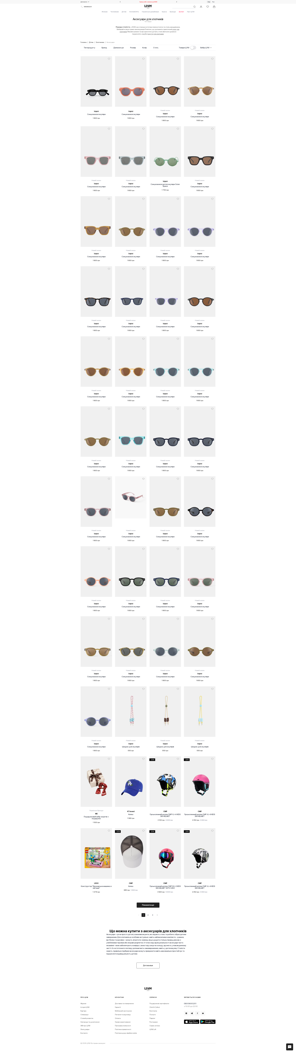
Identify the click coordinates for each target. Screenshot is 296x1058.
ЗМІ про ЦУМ (85, 1026)
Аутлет (181, 12)
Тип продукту (89, 48)
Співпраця (84, 1014)
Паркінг (152, 1018)
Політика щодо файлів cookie (126, 1033)
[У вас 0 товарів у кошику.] (214, 6)
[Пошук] (194, 6)
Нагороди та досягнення (89, 1022)
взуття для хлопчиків (156, 34)
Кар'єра (83, 1011)
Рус (213, 2)
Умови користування (122, 1022)
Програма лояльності (123, 1026)
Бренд (104, 48)
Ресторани (154, 1022)
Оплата (118, 1018)
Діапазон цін (118, 48)
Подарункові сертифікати (159, 1003)
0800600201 (88, 7)
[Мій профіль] (201, 6)
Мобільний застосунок (123, 1011)
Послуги (153, 1014)
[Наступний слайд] (176, 1)
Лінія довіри (84, 1029)
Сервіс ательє (155, 1026)
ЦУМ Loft (153, 1029)
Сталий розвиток (86, 1018)
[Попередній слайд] (120, 1)
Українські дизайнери (150, 12)
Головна (83, 42)
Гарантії (118, 1007)
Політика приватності (123, 1029)
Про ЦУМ (190, 12)
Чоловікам (114, 12)
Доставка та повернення (124, 1003)
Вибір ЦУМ (204, 48)
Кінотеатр (153, 1011)
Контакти (84, 1033)
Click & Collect (155, 1007)
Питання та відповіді (123, 1014)
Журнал (83, 1003)
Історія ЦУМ (84, 1007)
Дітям (124, 12)
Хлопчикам (100, 42)
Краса (164, 12)
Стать (155, 48)
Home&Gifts (134, 12)
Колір (144, 48)
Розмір (133, 48)
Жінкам (104, 12)
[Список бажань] (207, 6)
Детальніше (148, 965)
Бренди (173, 12)
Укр (209, 2)
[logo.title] (148, 989)
